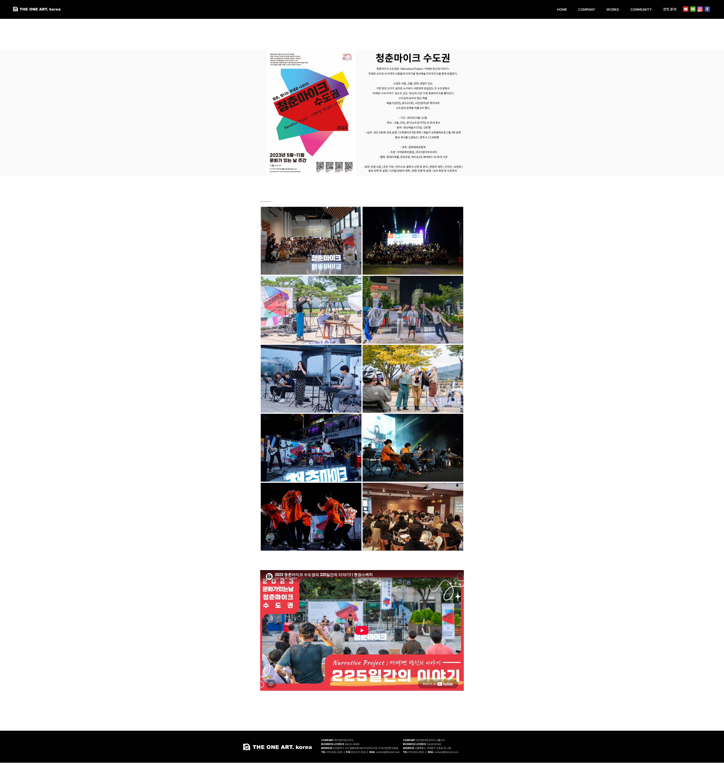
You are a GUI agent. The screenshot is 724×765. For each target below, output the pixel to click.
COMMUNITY (641, 9)
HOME (562, 9)
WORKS (612, 9)
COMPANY (586, 9)
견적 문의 (669, 9)
